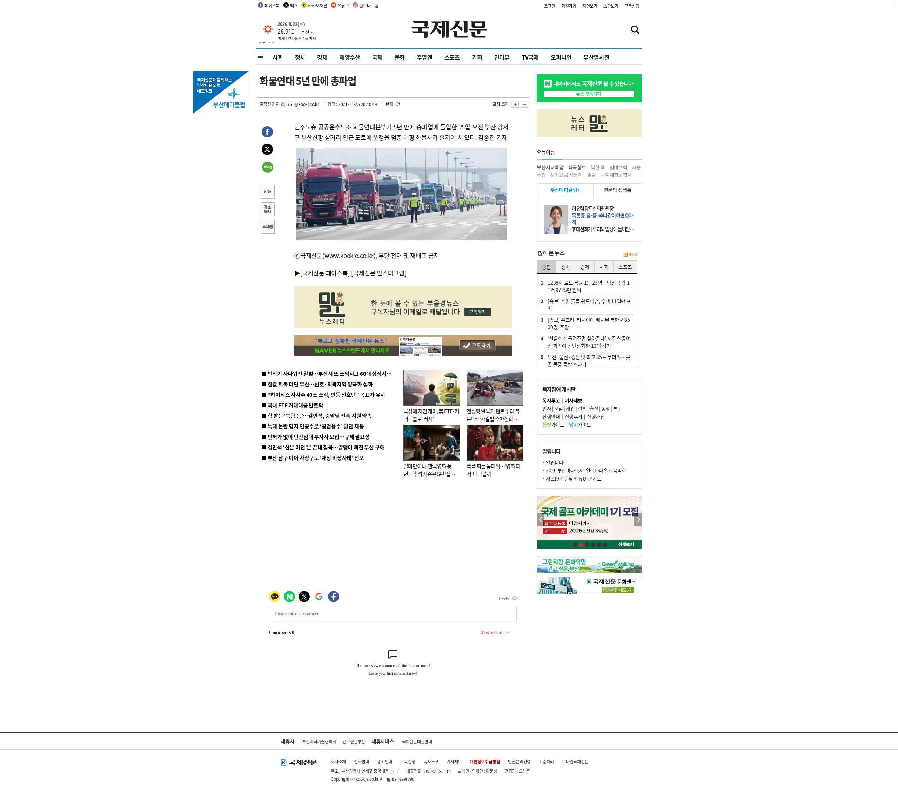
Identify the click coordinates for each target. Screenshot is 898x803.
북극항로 (577, 167)
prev (540, 519)
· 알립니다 (552, 462)
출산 (593, 408)
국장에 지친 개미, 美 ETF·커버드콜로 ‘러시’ (431, 415)
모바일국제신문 (575, 761)
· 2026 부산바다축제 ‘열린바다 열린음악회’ (584, 470)
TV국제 (530, 57)
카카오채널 (317, 5)
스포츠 (452, 57)
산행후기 (573, 416)
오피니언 (561, 57)
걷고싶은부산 (353, 741)
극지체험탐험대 (616, 174)
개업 (570, 408)
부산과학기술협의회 (319, 741)
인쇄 (267, 192)
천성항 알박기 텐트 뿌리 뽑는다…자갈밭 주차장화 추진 (493, 418)
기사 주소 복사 (267, 210)
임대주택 (619, 167)
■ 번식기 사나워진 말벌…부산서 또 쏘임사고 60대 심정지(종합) (330, 373)
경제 (322, 57)
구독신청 (631, 6)
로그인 (549, 6)
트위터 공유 (267, 150)
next (638, 519)
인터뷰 (502, 57)
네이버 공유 (267, 168)
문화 (400, 57)
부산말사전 (596, 57)
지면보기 (589, 6)
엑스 (294, 5)
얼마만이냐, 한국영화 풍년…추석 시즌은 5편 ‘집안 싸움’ (429, 473)
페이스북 (272, 5)
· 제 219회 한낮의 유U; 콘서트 (571, 478)
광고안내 (384, 761)
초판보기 (610, 6)
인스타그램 (368, 5)
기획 (477, 57)
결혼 (582, 408)
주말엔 (424, 57)
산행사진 (595, 416)
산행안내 (551, 416)
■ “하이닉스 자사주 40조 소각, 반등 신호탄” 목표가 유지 (323, 394)
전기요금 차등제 (566, 174)
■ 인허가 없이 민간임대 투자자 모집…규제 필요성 (315, 436)
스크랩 (267, 227)
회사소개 (338, 761)
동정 (605, 408)
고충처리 (546, 761)
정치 (300, 57)
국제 (377, 57)
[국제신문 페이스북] (325, 272)
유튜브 (343, 5)
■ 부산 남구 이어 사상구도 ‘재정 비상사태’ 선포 (312, 457)
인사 (546, 408)
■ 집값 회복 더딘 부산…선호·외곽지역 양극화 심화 (317, 384)
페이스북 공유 (267, 133)
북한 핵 (598, 167)
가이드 (553, 424)
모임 (558, 408)
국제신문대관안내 (417, 741)
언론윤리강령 (519, 761)
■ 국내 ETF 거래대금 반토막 (292, 405)
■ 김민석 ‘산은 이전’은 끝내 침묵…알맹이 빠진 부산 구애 (322, 447)
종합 (546, 266)
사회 (278, 57)
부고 (617, 408)
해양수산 (350, 57)
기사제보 (454, 761)
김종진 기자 (270, 104)
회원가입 (568, 6)
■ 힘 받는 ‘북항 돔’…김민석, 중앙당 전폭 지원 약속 (316, 415)
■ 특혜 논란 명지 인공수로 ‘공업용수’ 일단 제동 (312, 426)
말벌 (591, 174)
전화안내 (361, 761)
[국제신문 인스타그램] (379, 272)
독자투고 (430, 761)
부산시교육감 (550, 167)
